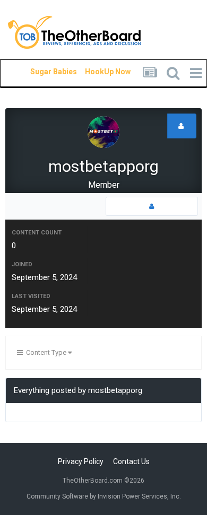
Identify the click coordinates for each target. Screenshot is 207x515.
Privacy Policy (81, 461)
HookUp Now (95, 71)
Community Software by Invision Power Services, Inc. (104, 496)
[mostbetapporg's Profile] (152, 206)
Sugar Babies (40, 71)
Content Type (45, 352)
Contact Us (131, 461)
